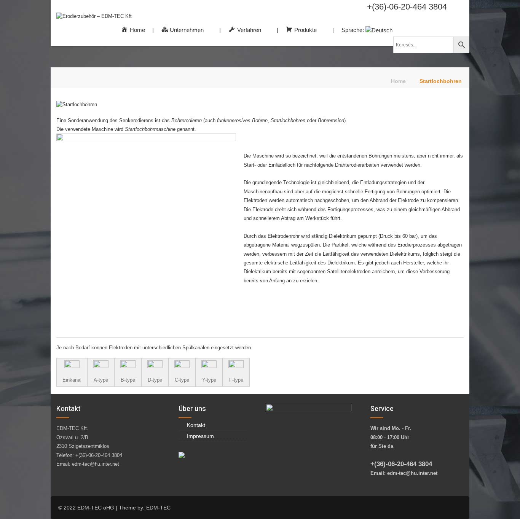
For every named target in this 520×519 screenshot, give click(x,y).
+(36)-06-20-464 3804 (407, 6)
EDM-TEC (158, 508)
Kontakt (196, 425)
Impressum (200, 436)
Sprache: (353, 30)
